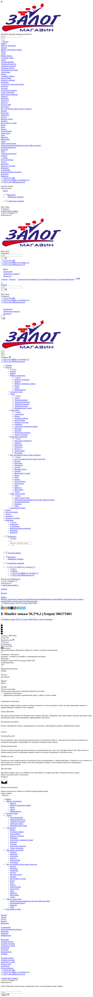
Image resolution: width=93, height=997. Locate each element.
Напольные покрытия (23, 441)
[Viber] (15, 608)
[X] (11, 608)
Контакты (5, 931)
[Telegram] (24, 608)
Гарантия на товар (8, 946)
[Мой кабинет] (2, 307)
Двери (17, 398)
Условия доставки (8, 944)
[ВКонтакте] (2, 608)
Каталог (13, 371)
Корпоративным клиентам (11, 929)
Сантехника (19, 414)
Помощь (4, 954)
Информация (6, 935)
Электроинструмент (30, 601)
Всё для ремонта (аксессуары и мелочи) (30, 459)
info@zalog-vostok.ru (10, 211)
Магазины (5, 940)
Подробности (6, 644)
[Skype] (21, 608)
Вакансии (5, 933)
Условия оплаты (7, 942)
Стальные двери (22, 599)
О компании (5, 927)
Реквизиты (5, 948)
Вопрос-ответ (6, 964)
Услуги (3, 919)
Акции (3, 917)
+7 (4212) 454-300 (13, 182)
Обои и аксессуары (22, 498)
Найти (4, 995)
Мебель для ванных (22, 380)
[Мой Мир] (8, 608)
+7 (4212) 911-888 (8, 178)
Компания (14, 524)
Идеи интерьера (7, 968)
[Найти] (3, 39)
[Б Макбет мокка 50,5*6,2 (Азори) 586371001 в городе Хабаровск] (27, 619)
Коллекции (5, 966)
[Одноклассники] (5, 608)
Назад (14, 369)
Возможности (6, 952)
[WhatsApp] (18, 608)
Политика (5, 950)
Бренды (4, 921)
